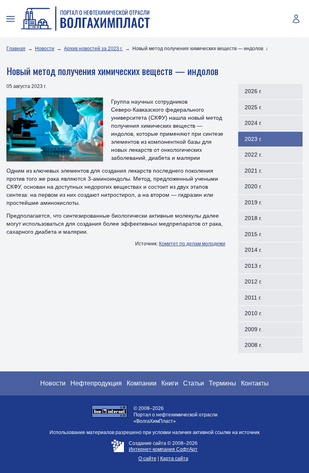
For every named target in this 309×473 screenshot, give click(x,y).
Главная (15, 48)
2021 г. (253, 170)
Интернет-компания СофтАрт (163, 449)
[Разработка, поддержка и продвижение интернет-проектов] (117, 451)
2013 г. (253, 266)
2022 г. (253, 154)
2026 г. (253, 91)
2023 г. (253, 139)
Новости (44, 48)
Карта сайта (174, 458)
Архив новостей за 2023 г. (93, 48)
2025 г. (253, 107)
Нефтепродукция (96, 383)
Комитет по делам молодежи (192, 244)
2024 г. (253, 123)
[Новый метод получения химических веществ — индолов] (54, 129)
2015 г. (253, 234)
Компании (142, 383)
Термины (222, 383)
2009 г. (253, 329)
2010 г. (253, 313)
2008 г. (253, 345)
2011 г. (253, 297)
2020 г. (253, 186)
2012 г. (253, 281)
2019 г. (253, 202)
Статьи (193, 383)
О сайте (147, 458)
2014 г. (253, 250)
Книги (169, 383)
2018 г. (253, 218)
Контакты (255, 383)
